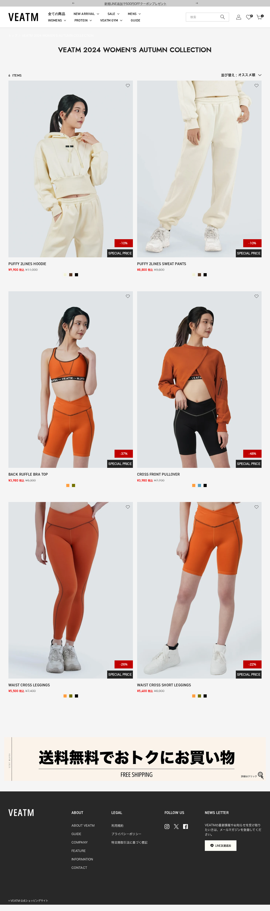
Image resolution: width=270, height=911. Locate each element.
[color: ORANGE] (68, 485)
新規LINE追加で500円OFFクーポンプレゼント (135, 3)
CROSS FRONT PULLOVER (158, 474)
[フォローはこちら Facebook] (185, 826)
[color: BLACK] (76, 275)
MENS (132, 14)
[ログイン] (238, 17)
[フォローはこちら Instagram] (167, 826)
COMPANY (80, 842)
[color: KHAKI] (74, 485)
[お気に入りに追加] (128, 86)
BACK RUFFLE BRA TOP (28, 474)
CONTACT (79, 867)
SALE (111, 14)
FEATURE (79, 850)
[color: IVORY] (65, 275)
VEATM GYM (109, 20)
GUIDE (135, 20)
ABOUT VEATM (83, 825)
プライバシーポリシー (126, 834)
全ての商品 (56, 14)
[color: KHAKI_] (199, 485)
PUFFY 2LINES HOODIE (27, 264)
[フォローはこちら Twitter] (176, 826)
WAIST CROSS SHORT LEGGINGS (164, 685)
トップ (12, 35)
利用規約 (117, 825)
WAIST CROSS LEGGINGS (29, 685)
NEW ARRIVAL (84, 14)
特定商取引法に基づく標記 (129, 842)
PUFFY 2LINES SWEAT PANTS (161, 264)
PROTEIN (81, 20)
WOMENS (55, 20)
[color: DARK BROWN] (71, 275)
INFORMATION (82, 859)
